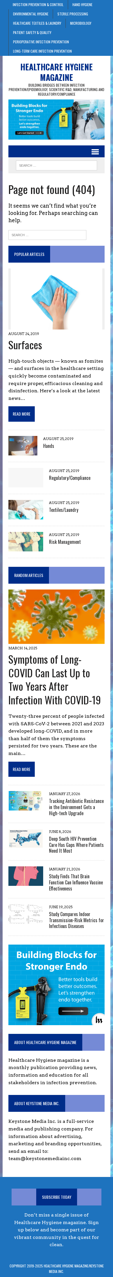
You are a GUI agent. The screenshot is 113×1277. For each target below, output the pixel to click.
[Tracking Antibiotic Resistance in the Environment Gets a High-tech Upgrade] (25, 806)
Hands (48, 445)
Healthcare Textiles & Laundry (37, 23)
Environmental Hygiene (30, 13)
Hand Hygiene (82, 4)
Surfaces (25, 344)
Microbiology (80, 23)
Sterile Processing (72, 13)
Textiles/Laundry (63, 509)
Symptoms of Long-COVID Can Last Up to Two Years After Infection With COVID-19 (54, 679)
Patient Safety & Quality (32, 32)
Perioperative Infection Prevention (41, 41)
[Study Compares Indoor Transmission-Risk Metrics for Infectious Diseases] (25, 919)
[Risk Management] (25, 547)
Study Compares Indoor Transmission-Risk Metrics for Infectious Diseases (76, 920)
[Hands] (22, 451)
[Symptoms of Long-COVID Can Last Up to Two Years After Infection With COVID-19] (56, 640)
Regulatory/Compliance (69, 477)
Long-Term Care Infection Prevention (42, 51)
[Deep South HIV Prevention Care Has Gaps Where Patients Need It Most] (25, 844)
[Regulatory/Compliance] (25, 483)
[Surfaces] (56, 325)
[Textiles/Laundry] (25, 515)
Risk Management (65, 541)
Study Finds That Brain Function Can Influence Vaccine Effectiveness (76, 882)
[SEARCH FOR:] (56, 164)
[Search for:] (47, 234)
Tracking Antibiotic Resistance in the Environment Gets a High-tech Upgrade (76, 807)
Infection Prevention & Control (38, 4)
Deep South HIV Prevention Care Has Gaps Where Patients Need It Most (76, 844)
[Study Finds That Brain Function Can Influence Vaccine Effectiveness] (25, 882)
